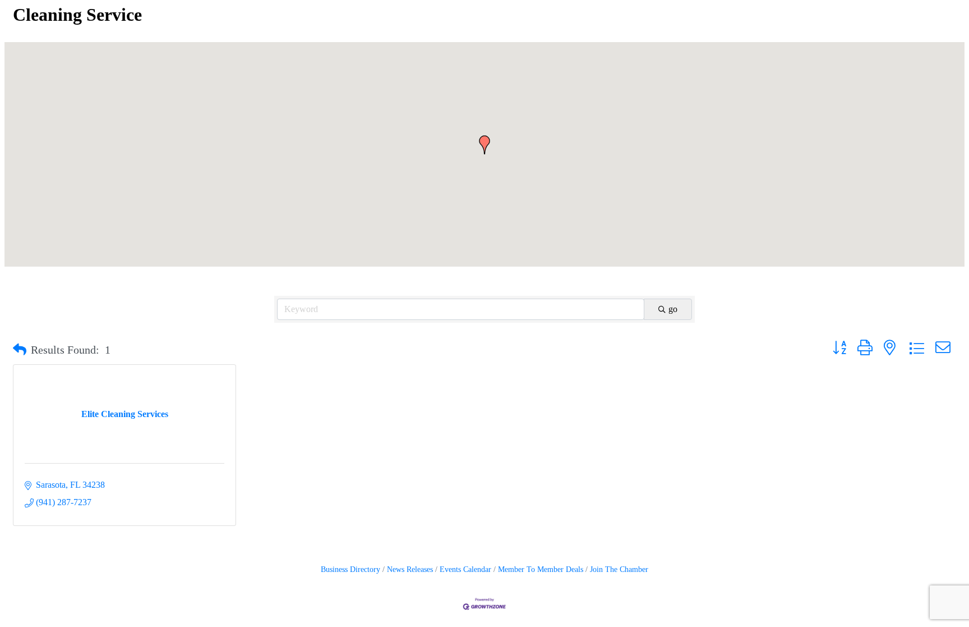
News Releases (410, 569)
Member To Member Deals (540, 569)
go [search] (672, 309)
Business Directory (350, 569)
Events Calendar (465, 569)
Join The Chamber (619, 569)
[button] (484, 144)
